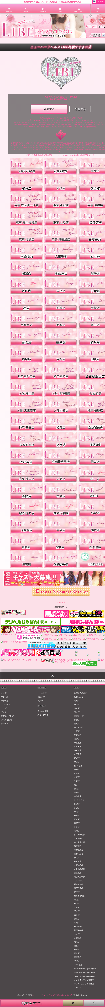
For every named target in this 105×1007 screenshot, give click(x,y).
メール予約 (41, 693)
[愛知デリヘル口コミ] (68, 646)
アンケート (5, 704)
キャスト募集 (42, 711)
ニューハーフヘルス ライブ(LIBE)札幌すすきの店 (52, 995)
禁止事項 (4, 724)
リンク (3, 712)
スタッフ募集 (42, 715)
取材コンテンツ (7, 716)
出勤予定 (4, 701)
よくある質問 (6, 720)
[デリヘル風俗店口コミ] (41, 642)
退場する (80, 109)
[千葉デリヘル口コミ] (83, 642)
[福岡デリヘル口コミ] (83, 646)
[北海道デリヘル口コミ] (60, 646)
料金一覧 (4, 697)
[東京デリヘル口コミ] (60, 642)
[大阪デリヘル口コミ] (75, 646)
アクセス (41, 701)
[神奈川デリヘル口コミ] (68, 642)
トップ (3, 693)
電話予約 (41, 697)
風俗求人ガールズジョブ (80, 660)
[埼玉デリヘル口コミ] (75, 642)
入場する (49, 109)
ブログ (3, 708)
